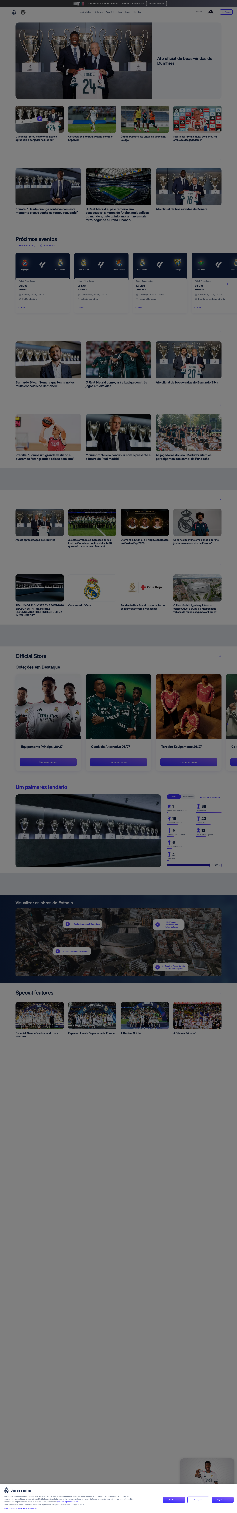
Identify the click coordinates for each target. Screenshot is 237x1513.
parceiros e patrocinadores (67, 1502)
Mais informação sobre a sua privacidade (20, 1508)
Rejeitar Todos (222, 1500)
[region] (118, 1498)
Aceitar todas (174, 1500)
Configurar (198, 1500)
